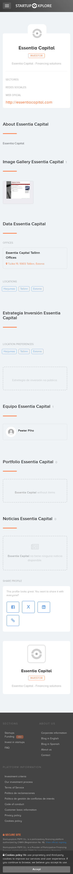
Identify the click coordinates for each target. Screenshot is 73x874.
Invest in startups (15, 742)
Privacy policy (13, 815)
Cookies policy (13, 821)
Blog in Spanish (50, 744)
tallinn (24, 288)
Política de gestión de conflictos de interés (29, 798)
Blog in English (50, 738)
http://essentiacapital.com (29, 102)
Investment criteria (15, 776)
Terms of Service (14, 787)
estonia (37, 288)
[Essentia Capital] (18, 192)
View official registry (56, 842)
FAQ (7, 747)
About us (46, 749)
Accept (37, 869)
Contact (45, 755)
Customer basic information (21, 809)
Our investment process (19, 782)
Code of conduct (14, 804)
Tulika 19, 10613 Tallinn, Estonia (25, 263)
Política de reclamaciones (20, 793)
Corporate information (54, 733)
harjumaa (9, 288)
